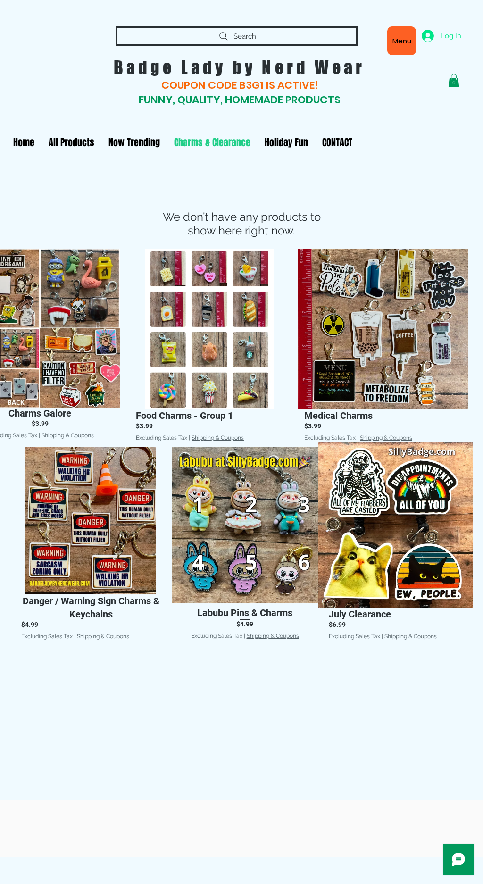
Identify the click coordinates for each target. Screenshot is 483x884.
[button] (453, 80)
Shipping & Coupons (68, 435)
